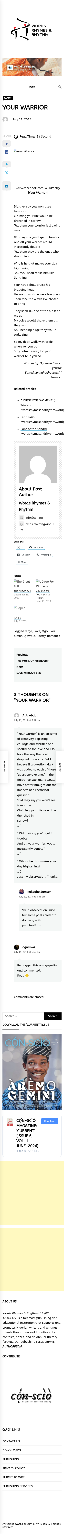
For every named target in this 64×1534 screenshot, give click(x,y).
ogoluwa (28, 947)
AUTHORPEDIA (12, 1346)
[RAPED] (23, 611)
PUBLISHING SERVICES (17, 1486)
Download (49, 1121)
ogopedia (50, 965)
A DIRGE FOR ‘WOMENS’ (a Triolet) (43, 594)
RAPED (17, 618)
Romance (53, 636)
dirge (28, 631)
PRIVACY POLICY (13, 1468)
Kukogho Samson (39, 892)
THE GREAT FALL (22, 591)
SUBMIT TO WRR (13, 1477)
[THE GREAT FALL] (23, 584)
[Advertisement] (32, 1193)
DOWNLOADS (11, 1450)
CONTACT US (11, 1441)
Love (37, 631)
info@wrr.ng (34, 517)
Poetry (41, 636)
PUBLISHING (10, 1459)
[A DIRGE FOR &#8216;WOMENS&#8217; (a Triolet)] (45, 584)
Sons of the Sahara (34, 429)
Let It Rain (28, 417)
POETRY (7, 98)
